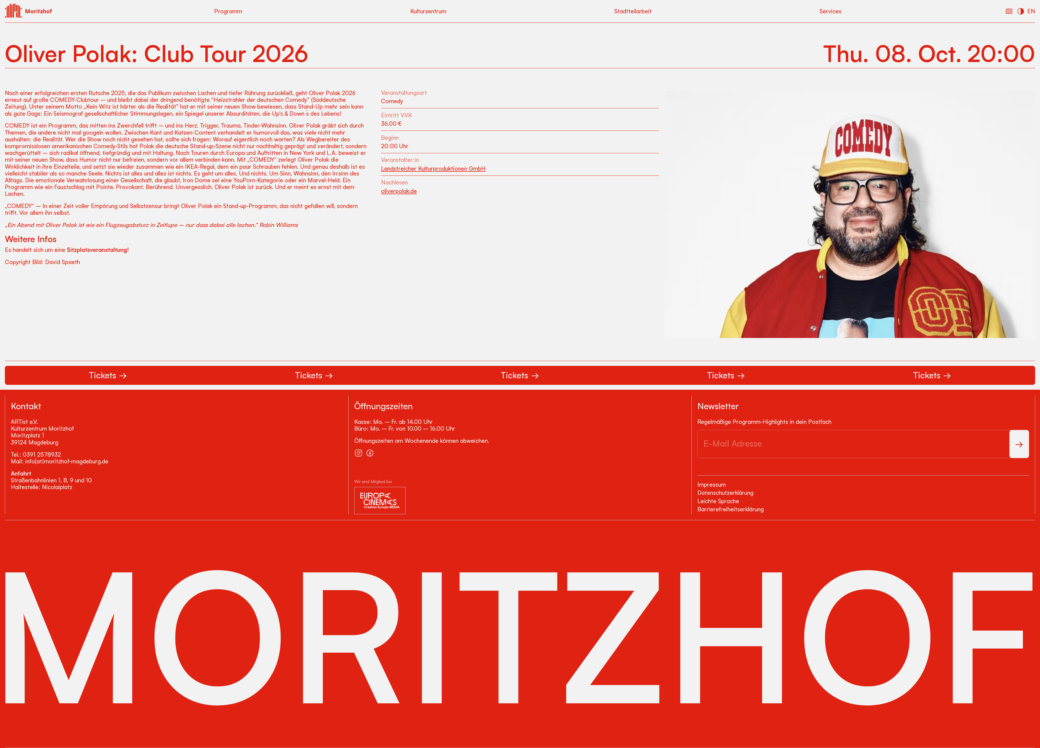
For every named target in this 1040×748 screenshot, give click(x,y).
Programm (228, 11)
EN (1031, 11)
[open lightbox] (850, 214)
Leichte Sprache (718, 501)
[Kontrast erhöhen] (1021, 11)
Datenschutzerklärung (725, 492)
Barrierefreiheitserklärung (730, 509)
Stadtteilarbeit (633, 11)
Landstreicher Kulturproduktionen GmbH (433, 168)
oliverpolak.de (399, 191)
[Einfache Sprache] (1009, 11)
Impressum (711, 484)
